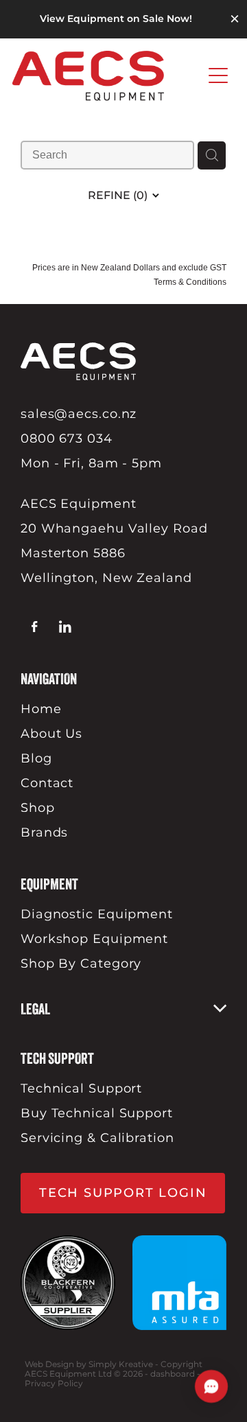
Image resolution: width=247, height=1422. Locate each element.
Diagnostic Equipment (97, 914)
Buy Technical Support (97, 1113)
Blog (36, 759)
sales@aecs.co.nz (79, 414)
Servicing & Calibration (97, 1138)
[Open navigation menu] (218, 75)
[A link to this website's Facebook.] (34, 626)
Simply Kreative (121, 1364)
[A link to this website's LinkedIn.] (65, 626)
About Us (51, 734)
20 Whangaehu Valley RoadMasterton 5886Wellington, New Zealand (114, 553)
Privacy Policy (54, 1383)
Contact (47, 783)
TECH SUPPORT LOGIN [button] (123, 1193)
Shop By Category (81, 964)
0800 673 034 (67, 439)
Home (41, 709)
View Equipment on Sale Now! (116, 19)
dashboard (172, 1374)
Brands (44, 833)
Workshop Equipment (94, 939)
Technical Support (81, 1089)
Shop (38, 808)
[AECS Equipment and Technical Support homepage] (107, 76)
